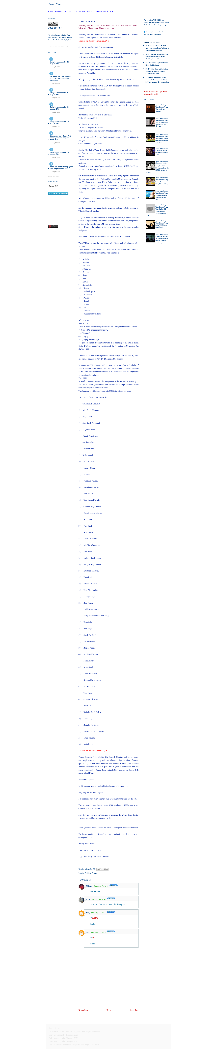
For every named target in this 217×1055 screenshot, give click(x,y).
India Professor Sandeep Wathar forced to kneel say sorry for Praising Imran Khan (157, 56)
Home (50, 11)
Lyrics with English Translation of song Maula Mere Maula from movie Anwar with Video (161, 138)
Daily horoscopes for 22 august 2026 (59, 63)
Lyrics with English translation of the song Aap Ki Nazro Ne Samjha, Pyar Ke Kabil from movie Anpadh (157, 167)
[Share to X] (102, 869)
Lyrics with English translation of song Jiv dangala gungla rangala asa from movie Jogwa (161, 238)
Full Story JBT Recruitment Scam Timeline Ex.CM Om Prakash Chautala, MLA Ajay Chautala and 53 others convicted (108, 26)
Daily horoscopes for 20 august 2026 (59, 108)
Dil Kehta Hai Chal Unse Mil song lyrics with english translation (60, 78)
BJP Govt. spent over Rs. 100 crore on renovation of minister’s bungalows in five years (157, 47)
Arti (88, 899)
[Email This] (97, 869)
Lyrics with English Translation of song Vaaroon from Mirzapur (161, 108)
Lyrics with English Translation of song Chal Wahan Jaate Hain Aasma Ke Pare (161, 195)
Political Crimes (91, 873)
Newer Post (83, 1010)
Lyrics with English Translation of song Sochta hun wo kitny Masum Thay (161, 180)
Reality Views (55, 4)
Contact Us (60, 11)
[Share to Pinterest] (107, 869)
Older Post (134, 1010)
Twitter (73, 11)
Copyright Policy (104, 11)
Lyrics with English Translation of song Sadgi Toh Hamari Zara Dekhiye (161, 224)
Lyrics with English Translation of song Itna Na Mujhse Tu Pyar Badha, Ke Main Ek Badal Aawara (157, 123)
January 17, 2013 (101, 886)
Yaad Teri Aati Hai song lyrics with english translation (61, 168)
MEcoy (89, 886)
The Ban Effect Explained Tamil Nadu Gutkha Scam (157, 63)
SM (87, 912)
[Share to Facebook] (105, 869)
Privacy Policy (86, 11)
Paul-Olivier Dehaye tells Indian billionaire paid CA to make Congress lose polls (157, 71)
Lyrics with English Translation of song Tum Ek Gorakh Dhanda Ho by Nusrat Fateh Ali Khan (157, 210)
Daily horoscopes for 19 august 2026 (59, 122)
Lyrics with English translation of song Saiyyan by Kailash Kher (161, 151)
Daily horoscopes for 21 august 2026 (59, 93)
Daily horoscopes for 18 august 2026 (59, 153)
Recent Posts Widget (53, 176)
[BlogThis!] (100, 869)
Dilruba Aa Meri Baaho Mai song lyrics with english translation (60, 138)
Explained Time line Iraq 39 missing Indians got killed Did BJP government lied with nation (157, 79)
